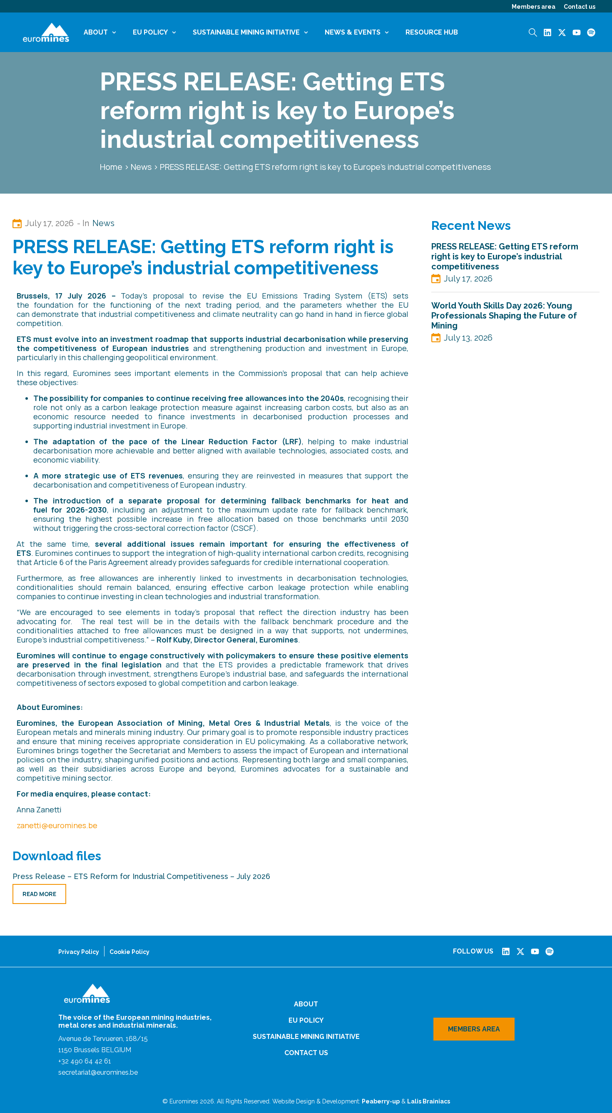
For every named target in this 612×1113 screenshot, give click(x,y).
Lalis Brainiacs (428, 1101)
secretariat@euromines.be (98, 1072)
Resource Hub (432, 32)
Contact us (579, 6)
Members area (533, 6)
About (96, 32)
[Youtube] (576, 32)
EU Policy (150, 32)
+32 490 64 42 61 (84, 1061)
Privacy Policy (78, 952)
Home (111, 166)
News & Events (353, 32)
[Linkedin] (547, 32)
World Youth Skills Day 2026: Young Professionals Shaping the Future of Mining (504, 316)
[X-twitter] (562, 32)
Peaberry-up (381, 1101)
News (141, 166)
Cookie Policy (129, 952)
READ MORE (39, 894)
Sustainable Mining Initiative (246, 32)
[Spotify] (591, 32)
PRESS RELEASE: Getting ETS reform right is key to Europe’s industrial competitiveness (504, 256)
